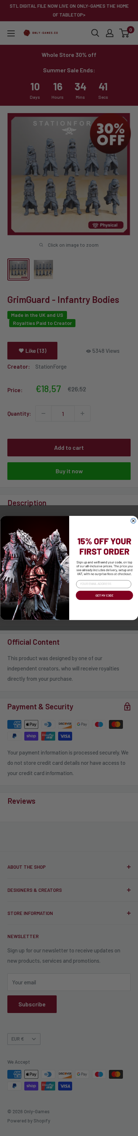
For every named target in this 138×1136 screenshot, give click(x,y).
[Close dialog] (133, 520)
